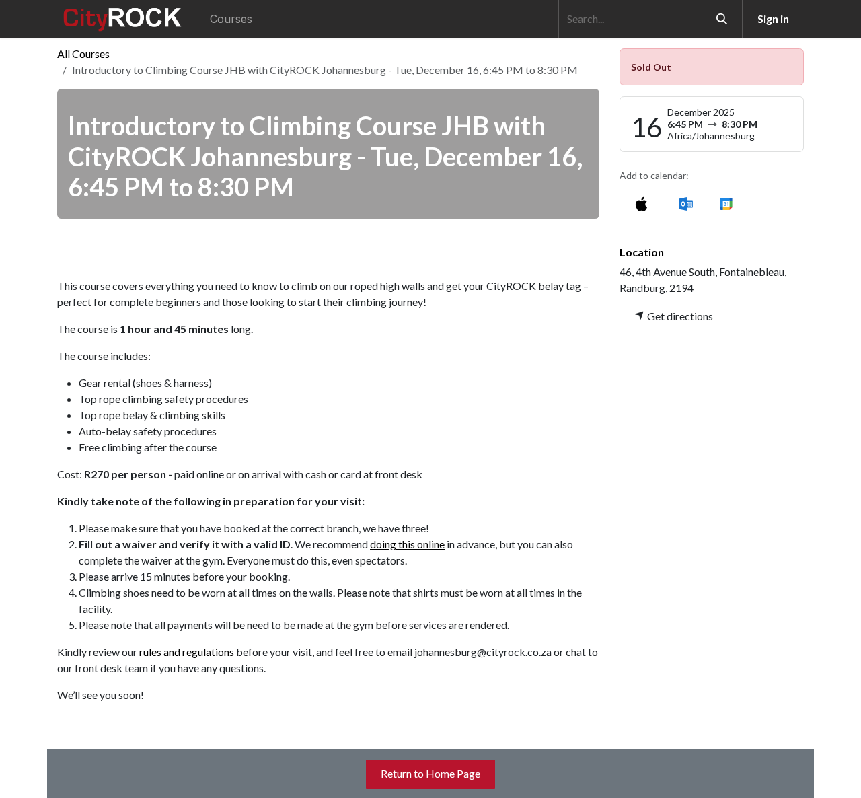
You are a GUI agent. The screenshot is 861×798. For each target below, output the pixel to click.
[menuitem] (231, 19)
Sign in (773, 18)
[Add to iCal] (641, 203)
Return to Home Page (430, 773)
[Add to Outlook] (686, 203)
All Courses (83, 53)
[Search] (722, 19)
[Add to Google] (725, 203)
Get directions (679, 316)
